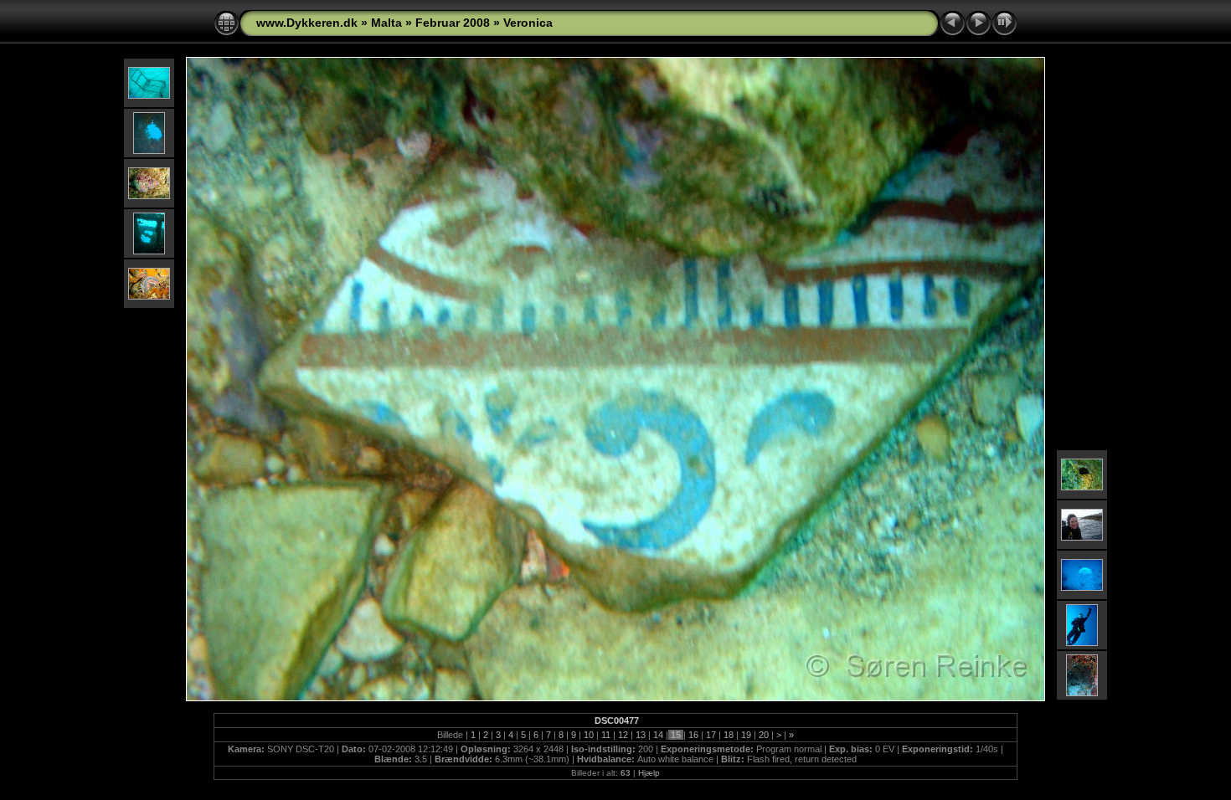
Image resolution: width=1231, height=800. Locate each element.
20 (763, 735)
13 (640, 735)
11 (606, 735)
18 (728, 735)
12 (623, 735)
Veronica (528, 22)
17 (711, 735)
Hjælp (649, 772)
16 (693, 735)
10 (588, 735)
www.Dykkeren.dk (307, 22)
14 (658, 735)
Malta (386, 22)
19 (746, 735)
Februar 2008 (452, 22)
